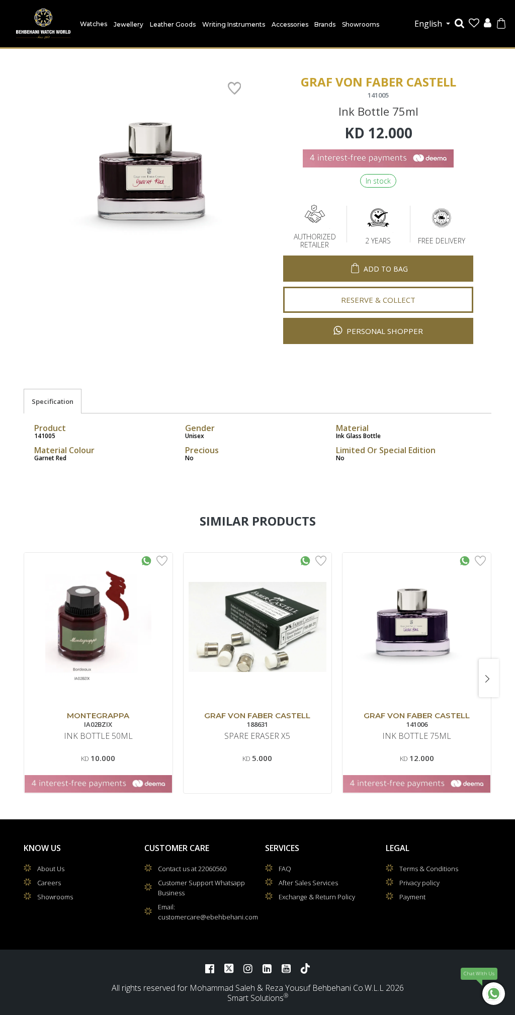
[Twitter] (228, 968)
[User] (487, 24)
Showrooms (360, 24)
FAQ (285, 868)
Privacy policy (419, 882)
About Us (50, 868)
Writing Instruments (233, 24)
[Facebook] (209, 968)
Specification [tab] (52, 401)
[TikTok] (305, 968)
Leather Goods (173, 24)
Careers (49, 882)
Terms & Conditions (428, 868)
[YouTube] (286, 968)
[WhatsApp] (493, 993)
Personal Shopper (384, 331)
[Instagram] (247, 968)
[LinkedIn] (267, 968)
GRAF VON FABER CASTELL (257, 715)
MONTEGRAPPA (98, 715)
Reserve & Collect (378, 300)
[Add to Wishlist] (161, 560)
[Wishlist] (474, 24)
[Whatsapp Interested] (146, 560)
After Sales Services (308, 882)
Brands (324, 24)
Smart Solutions (255, 997)
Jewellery (128, 24)
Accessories (290, 24)
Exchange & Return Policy (317, 896)
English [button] (429, 23)
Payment (412, 896)
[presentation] (26, 678)
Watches (93, 24)
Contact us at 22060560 (192, 868)
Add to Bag (386, 269)
